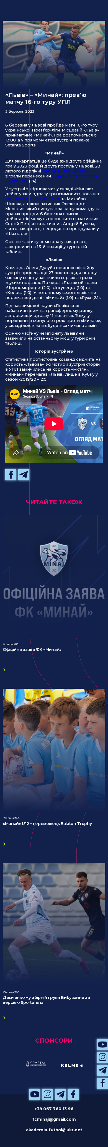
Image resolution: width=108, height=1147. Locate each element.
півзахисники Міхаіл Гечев (32, 198)
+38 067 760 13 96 (54, 1108)
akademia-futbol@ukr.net (54, 1129)
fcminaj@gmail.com (54, 1119)
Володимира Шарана (65, 171)
